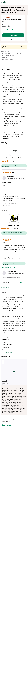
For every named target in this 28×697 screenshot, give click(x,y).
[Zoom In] (3, 361)
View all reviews (5, 190)
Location (21, 65)
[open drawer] (25, 2)
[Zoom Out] (3, 363)
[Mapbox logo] (5, 384)
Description (7, 65)
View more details (7, 352)
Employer (14, 65)
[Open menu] (1, 65)
